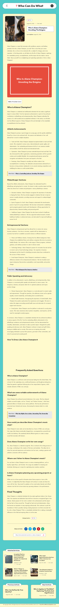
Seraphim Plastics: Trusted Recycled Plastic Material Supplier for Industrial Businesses (20, 557)
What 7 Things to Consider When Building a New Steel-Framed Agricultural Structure (21, 571)
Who (30, 20)
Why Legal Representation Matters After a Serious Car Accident (46, 558)
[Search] (52, 5)
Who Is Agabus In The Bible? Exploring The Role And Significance (44, 591)
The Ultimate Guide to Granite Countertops (46, 570)
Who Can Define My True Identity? (14, 591)
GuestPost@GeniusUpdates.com (48, 604)
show (19, 101)
